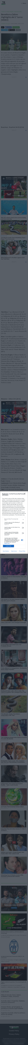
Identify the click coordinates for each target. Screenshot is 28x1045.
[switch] (22, 523)
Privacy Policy (22, 551)
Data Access (14, 551)
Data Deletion (6, 551)
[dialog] (14, 522)
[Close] (25, 494)
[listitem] (14, 519)
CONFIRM (8, 546)
